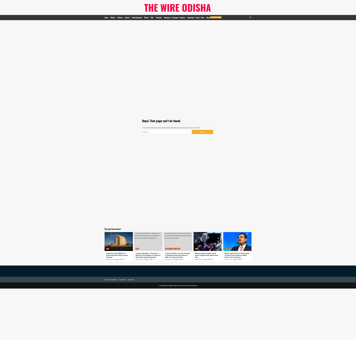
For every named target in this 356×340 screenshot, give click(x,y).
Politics (120, 17)
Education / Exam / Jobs (195, 17)
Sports (127, 17)
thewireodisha (110, 259)
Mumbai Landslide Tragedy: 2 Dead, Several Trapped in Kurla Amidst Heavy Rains (206, 255)
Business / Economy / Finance (174, 17)
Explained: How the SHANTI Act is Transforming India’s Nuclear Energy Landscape (117, 255)
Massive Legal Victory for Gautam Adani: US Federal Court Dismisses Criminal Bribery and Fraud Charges (237, 255)
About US (131, 279)
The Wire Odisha (177, 7)
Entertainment (137, 17)
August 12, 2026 (208, 259)
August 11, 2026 (237, 259)
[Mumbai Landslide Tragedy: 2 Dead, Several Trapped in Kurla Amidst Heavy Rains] (208, 241)
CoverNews (184, 285)
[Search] (250, 17)
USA (152, 17)
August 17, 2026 (119, 259)
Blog (213, 17)
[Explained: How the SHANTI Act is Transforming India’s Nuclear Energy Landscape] (119, 241)
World (146, 17)
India (106, 17)
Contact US (122, 279)
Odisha (112, 17)
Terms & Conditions (111, 279)
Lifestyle (159, 17)
